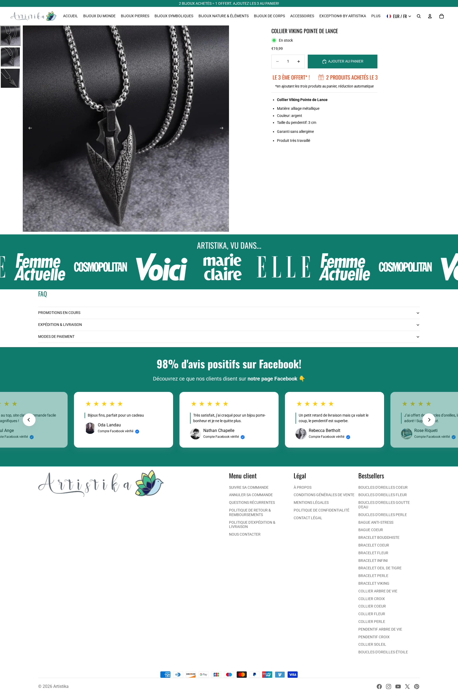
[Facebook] (379, 686)
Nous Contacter (245, 534)
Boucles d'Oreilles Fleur (382, 495)
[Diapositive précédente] (28, 128)
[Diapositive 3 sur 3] (10, 78)
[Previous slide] (29, 419)
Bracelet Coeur (373, 545)
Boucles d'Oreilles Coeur (383, 487)
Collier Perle (371, 621)
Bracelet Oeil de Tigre (380, 568)
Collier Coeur (372, 606)
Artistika (61, 686)
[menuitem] (376, 16)
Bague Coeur (370, 530)
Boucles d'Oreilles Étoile (383, 652)
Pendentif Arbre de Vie (380, 629)
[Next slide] (428, 419)
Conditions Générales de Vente (324, 495)
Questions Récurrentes (252, 502)
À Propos (302, 487)
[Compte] (430, 16)
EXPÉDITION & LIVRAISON (60, 324)
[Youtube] (398, 686)
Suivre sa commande (248, 487)
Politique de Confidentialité (321, 510)
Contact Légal (308, 518)
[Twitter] (407, 686)
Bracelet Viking (373, 583)
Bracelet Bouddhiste (378, 537)
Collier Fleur (371, 614)
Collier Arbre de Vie (377, 591)
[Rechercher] (419, 16)
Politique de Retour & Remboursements (250, 512)
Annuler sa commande (251, 495)
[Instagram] (388, 686)
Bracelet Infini (373, 560)
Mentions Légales (311, 502)
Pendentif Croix (374, 637)
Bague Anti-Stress (375, 522)
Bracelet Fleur (373, 553)
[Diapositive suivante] (223, 128)
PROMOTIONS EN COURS (59, 313)
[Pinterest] (416, 686)
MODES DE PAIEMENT (56, 336)
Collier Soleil (372, 644)
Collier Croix (371, 599)
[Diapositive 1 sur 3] (10, 35)
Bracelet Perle (373, 576)
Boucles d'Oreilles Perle (382, 515)
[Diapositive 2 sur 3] (10, 57)
